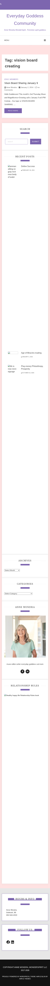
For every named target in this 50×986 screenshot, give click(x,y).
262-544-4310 (11, 915)
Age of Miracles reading (31, 353)
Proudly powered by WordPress (16, 976)
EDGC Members (11, 79)
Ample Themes (25, 979)
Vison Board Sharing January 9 (21, 83)
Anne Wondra (11, 87)
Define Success (28, 166)
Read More (13, 111)
